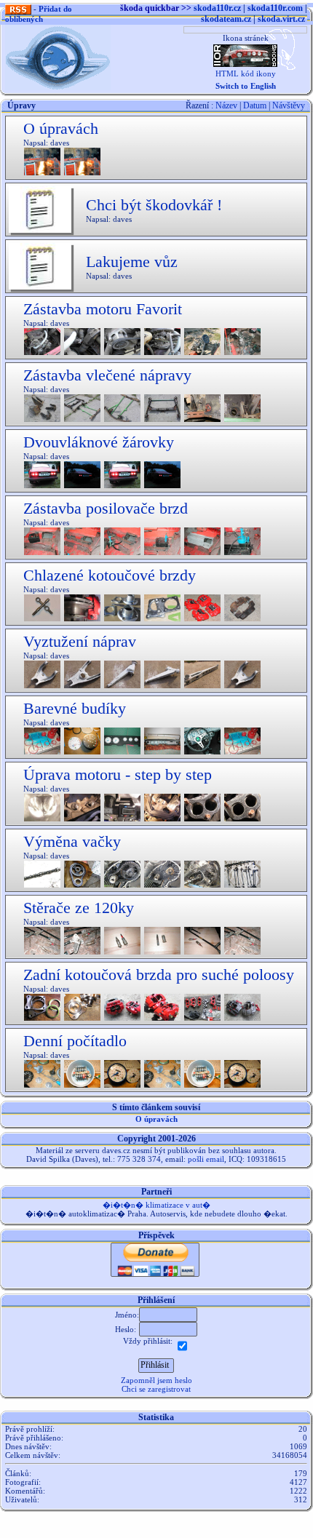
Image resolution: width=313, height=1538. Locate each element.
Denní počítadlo (75, 1041)
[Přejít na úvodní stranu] (58, 56)
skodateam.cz (226, 19)
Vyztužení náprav (79, 641)
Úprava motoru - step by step (117, 774)
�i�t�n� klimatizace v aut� (156, 1204)
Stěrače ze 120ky (78, 908)
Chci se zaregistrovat (156, 1388)
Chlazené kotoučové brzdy (109, 575)
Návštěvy (288, 105)
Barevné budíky (74, 708)
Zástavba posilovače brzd (105, 508)
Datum (254, 105)
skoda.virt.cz (281, 19)
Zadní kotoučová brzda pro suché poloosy (158, 974)
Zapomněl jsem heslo (156, 1380)
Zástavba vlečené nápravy (107, 375)
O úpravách (60, 128)
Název (226, 105)
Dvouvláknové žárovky (98, 442)
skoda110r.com (275, 8)
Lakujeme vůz (132, 261)
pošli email (206, 1159)
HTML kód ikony (245, 73)
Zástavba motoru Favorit (102, 309)
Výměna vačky (72, 841)
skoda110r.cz (217, 8)
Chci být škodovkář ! (154, 205)
